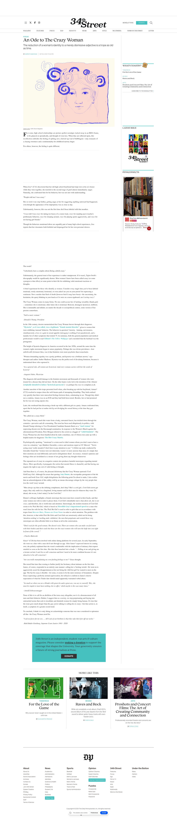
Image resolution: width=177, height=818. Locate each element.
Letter (151, 31)
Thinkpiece (126, 70)
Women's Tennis (72, 784)
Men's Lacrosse (72, 777)
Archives (26, 779)
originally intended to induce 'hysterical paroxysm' (44, 384)
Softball (69, 774)
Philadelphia (49, 787)
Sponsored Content (29, 797)
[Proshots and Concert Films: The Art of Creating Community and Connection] (133, 688)
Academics (48, 771)
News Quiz (91, 791)
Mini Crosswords (93, 794)
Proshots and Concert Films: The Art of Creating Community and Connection (137, 86)
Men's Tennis (71, 782)
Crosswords (92, 789)
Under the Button (140, 768)
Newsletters (128, 23)
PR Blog (25, 792)
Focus (52, 31)
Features (40, 31)
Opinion (92, 768)
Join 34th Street (28, 787)
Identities (48, 779)
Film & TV (72, 31)
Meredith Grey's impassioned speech (72, 506)
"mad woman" (85, 426)
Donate (142, 23)
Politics (47, 784)
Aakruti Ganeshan (31, 54)
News (47, 768)
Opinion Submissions (97, 780)
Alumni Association (29, 777)
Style (104, 31)
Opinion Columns (94, 771)
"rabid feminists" (87, 431)
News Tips (49, 798)
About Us (26, 771)
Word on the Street (135, 31)
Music (84, 31)
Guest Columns (93, 774)
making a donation (75, 642)
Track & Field (71, 787)
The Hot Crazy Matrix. (54, 437)
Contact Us (26, 782)
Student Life (49, 789)
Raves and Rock (128, 78)
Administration (49, 774)
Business (48, 794)
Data (46, 792)
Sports (70, 768)
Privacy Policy (27, 794)
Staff (24, 800)
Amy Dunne (65, 474)
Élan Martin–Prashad (45, 719)
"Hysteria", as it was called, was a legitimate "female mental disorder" (51, 327)
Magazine (27, 31)
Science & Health (50, 782)
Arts (94, 31)
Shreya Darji (89, 720)
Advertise (26, 774)
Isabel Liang (26, 128)
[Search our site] (151, 23)
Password (91, 797)
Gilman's (56, 338)
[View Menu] (26, 23)
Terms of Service (28, 802)
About (26, 768)
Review (125, 76)
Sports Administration (74, 789)
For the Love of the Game (132, 72)
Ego (61, 31)
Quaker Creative (28, 789)
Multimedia (117, 31)
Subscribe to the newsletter (142, 91)
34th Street (115, 768)
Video (134, 777)
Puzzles (92, 786)
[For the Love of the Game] (44, 688)
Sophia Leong (133, 726)
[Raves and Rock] (88, 688)
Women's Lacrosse (73, 779)
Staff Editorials (93, 777)
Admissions (48, 777)
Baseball (69, 771)
